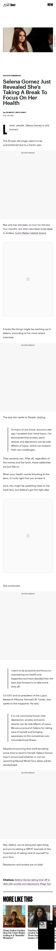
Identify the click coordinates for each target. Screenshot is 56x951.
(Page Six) (45, 883)
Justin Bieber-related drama (30, 233)
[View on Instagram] (28, 279)
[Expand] (41, 923)
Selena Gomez (33, 125)
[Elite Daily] (9, 5)
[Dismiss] (51, 923)
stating (41, 417)
